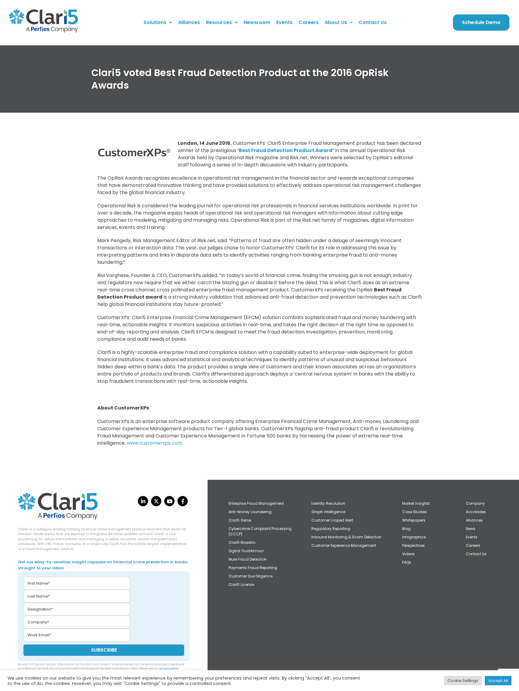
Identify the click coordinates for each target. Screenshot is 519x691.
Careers (309, 22)
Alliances (189, 22)
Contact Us (373, 22)
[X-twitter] (156, 501)
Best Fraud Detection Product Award (285, 150)
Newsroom (257, 22)
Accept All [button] (498, 680)
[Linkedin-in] (143, 501)
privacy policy (168, 668)
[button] (158, 22)
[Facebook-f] (183, 501)
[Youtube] (169, 501)
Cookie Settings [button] (463, 680)
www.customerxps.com (154, 443)
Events (284, 22)
